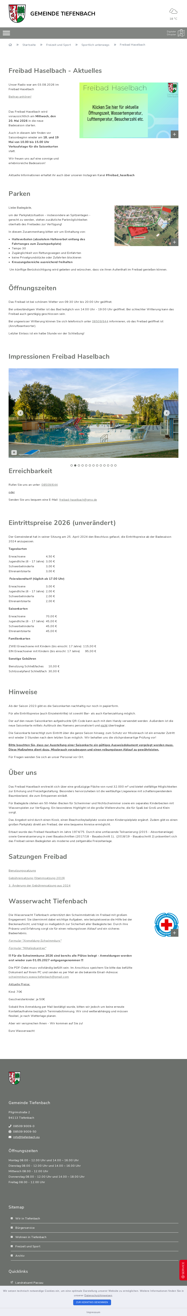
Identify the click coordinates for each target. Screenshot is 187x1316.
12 (112, 465)
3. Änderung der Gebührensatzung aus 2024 (39, 886)
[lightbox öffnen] (125, 226)
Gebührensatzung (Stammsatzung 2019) (37, 878)
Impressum (93, 1312)
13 (115, 465)
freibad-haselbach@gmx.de (78, 500)
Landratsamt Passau (29, 1283)
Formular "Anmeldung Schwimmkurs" (35, 941)
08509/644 (100, 321)
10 (104, 465)
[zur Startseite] (17, 14)
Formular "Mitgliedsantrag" (27, 948)
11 (108, 465)
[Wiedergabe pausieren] (14, 452)
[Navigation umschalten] (6, 33)
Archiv (19, 1256)
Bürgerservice (25, 1228)
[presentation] (71, 464)
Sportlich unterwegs (95, 45)
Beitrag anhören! (20, 97)
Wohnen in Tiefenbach (30, 1237)
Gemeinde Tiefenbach (63, 14)
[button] (20, 413)
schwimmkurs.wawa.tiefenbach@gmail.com (39, 977)
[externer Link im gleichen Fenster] (95, 110)
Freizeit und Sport (59, 45)
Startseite (29, 45)
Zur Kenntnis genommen (92, 1302)
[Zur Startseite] (11, 45)
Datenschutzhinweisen (98, 1295)
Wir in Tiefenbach (27, 1219)
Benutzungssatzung (22, 871)
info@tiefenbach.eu (26, 1137)
